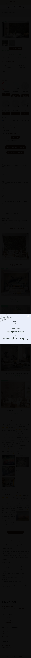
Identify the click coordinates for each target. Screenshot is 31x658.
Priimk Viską (15, 335)
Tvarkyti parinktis (15, 339)
